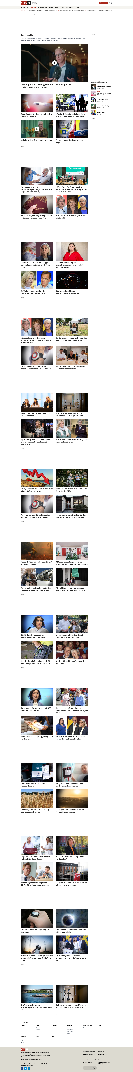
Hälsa (51, 7)
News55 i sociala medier (104, 1057)
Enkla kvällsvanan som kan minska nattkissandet (46, 10)
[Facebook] (22, 1068)
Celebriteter (70, 1027)
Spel (37, 1036)
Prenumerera (103, 3)
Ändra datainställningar (90, 1068)
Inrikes (22, 1038)
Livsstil (69, 1025)
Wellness (38, 1029)
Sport (68, 1033)
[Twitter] (25, 1068)
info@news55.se (29, 1065)
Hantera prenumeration (89, 1051)
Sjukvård (38, 1027)
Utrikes (22, 1042)
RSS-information (87, 1057)
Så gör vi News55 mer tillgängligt (104, 1063)
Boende (85, 1027)
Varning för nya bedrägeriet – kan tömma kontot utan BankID (111, 10)
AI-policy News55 (87, 1062)
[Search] (109, 3)
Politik (22, 1040)
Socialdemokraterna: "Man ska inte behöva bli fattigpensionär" (77, 10)
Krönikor (54, 1025)
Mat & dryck (69, 7)
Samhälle (33, 7)
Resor (57, 7)
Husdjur (23, 1025)
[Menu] (111, 3)
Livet (62, 7)
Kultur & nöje (70, 1029)
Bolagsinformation (103, 1054)
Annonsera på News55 (88, 1054)
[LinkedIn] (29, 1068)
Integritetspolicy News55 (89, 1059)
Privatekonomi (42, 7)
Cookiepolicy (101, 1059)
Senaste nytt (24, 7)
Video (77, 7)
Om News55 (101, 1051)
